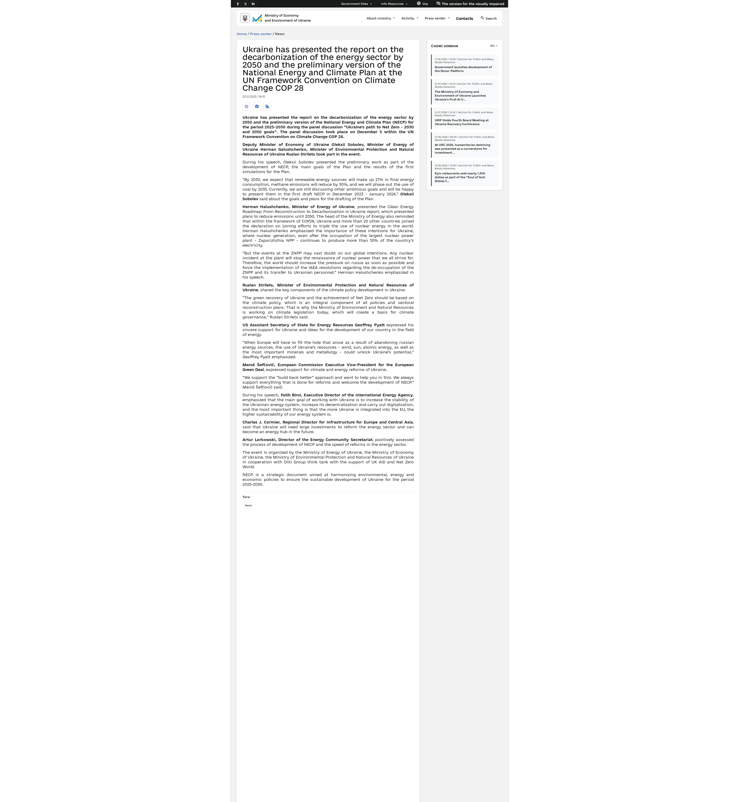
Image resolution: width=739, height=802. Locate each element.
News (248, 505)
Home (242, 34)
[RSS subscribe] (267, 106)
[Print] (246, 106)
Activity (408, 18)
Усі (492, 45)
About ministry (379, 18)
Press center (436, 18)
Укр (425, 3)
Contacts (464, 18)
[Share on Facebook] (257, 106)
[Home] (275, 18)
